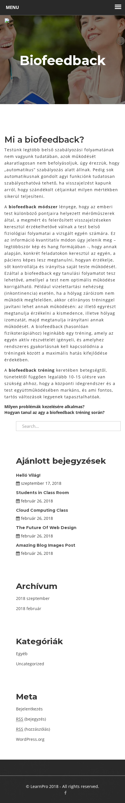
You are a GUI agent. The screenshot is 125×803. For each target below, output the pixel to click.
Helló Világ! (28, 475)
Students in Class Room (42, 492)
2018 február (28, 608)
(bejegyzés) (31, 719)
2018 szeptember (33, 598)
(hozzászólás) (33, 729)
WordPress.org (30, 739)
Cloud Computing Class (42, 510)
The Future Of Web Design (46, 527)
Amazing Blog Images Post (45, 545)
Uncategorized (30, 663)
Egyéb (22, 653)
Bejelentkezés (29, 709)
